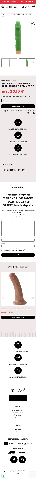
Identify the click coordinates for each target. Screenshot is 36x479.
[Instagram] (22, 459)
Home (3, 13)
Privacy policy (16, 472)
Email (3, 243)
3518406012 (19, 415)
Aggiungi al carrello (18, 106)
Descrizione (8, 164)
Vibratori (21, 13)
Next (33, 62)
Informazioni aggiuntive (14, 170)
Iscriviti (18, 398)
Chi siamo (18, 429)
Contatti (18, 431)
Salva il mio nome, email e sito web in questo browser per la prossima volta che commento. (18, 249)
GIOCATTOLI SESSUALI (12, 13)
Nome (3, 238)
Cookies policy (8, 472)
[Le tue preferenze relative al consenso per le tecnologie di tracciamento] (3, 475)
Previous (2, 62)
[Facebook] (14, 459)
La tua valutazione (18, 215)
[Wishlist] (30, 6)
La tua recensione (6, 219)
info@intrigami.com (18, 417)
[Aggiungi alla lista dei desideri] (32, 24)
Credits (23, 472)
